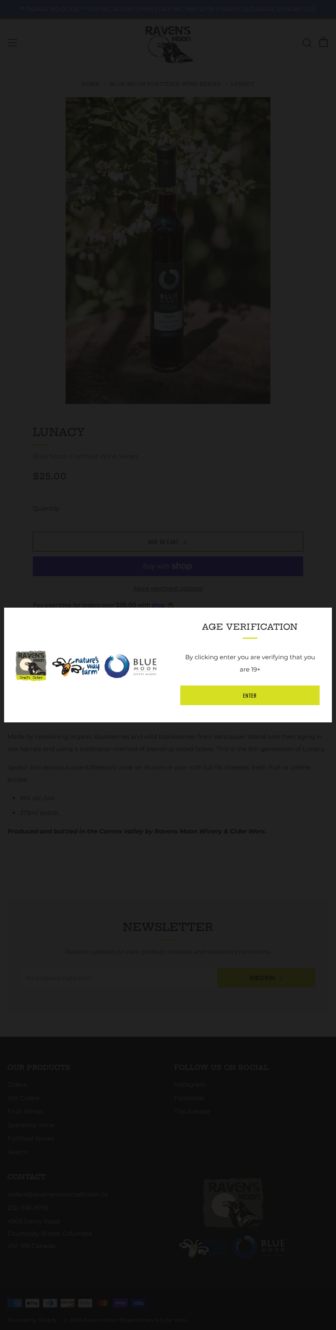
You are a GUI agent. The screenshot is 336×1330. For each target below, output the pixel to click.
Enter (250, 695)
